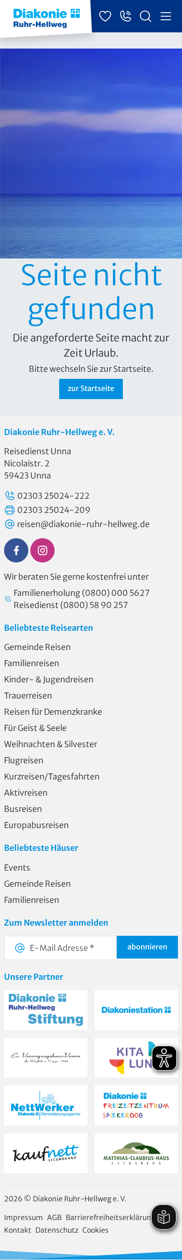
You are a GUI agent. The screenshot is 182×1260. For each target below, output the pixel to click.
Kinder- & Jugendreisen (49, 679)
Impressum (23, 1217)
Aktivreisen (26, 793)
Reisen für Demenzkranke (53, 712)
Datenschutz (56, 1230)
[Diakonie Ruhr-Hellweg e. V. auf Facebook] (16, 550)
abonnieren (147, 946)
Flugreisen (23, 760)
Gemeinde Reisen (37, 647)
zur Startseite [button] (91, 388)
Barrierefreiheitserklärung (110, 1217)
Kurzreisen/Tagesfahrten (52, 776)
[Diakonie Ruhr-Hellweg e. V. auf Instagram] (42, 550)
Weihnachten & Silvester (50, 744)
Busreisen (23, 809)
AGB (54, 1217)
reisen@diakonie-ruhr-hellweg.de (83, 524)
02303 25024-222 (53, 496)
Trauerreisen (28, 695)
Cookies (95, 1230)
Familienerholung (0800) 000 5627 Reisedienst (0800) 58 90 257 (82, 599)
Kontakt (17, 1230)
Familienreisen (31, 663)
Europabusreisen (36, 825)
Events (17, 867)
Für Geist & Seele (35, 728)
